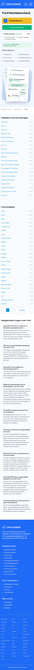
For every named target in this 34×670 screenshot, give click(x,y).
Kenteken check (6, 109)
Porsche (14, 646)
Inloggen (7, 608)
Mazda (25, 637)
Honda (3, 631)
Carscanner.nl (19, 667)
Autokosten (8, 558)
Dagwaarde (8, 555)
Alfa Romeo (4, 619)
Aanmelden (8, 605)
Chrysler (14, 622)
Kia (13, 634)
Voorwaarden (8, 592)
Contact (7, 590)
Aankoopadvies (9, 566)
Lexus (2, 637)
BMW (24, 619)
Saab (2, 650)
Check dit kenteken (17, 27)
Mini (13, 640)
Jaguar (25, 631)
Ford (24, 628)
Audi (13, 619)
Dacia (13, 625)
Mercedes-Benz (5, 640)
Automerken (18, 109)
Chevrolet (3, 622)
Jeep (2, 634)
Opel (13, 643)
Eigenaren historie (10, 550)
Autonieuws (8, 587)
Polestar (3, 646)
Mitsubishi (25, 640)
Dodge (3, 628)
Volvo (2, 659)
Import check (8, 571)
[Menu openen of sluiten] (31, 4)
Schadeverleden (10, 552)
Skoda (24, 650)
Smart (2, 653)
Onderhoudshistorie (11, 563)
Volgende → (23, 310)
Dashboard (8, 602)
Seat (13, 650)
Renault (25, 646)
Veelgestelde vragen (11, 584)
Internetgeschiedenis (11, 560)
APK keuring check (10, 569)
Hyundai (14, 631)
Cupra (2, 625)
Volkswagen (26, 656)
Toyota (14, 656)
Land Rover (26, 634)
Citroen (25, 622)
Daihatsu (25, 625)
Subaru (14, 653)
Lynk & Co (14, 637)
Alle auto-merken (10, 574)
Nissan (3, 643)
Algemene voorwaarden (14, 536)
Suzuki (24, 653)
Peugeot (25, 643)
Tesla (2, 656)
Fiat (13, 628)
